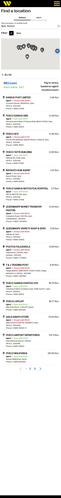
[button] (39, 369)
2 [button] (30, 368)
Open (18, 33)
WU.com (10, 83)
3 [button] (35, 368)
